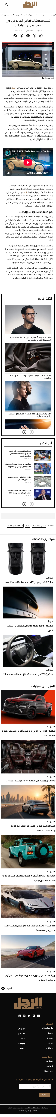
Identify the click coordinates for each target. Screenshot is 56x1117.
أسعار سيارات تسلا (39, 526)
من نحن (49, 1061)
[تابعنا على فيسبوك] (38, 1015)
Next (24, 432)
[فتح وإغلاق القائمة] (40, 4)
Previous (32, 432)
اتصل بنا (49, 1066)
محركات (49, 1048)
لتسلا (25, 192)
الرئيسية (53, 15)
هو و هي (21, 1028)
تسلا (13, 88)
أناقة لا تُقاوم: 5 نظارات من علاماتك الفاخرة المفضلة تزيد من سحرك (30, 338)
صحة (23, 1038)
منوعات (21, 1044)
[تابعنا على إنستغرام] (34, 1015)
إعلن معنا (48, 1071)
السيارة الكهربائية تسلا (15, 526)
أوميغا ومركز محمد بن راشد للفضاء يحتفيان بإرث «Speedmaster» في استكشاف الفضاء (20, 453)
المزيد (9, 988)
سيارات (43, 15)
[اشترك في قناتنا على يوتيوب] (19, 1015)
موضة (50, 1033)
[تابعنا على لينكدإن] (24, 1015)
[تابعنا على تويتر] (29, 1015)
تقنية (50, 1043)
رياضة (22, 1049)
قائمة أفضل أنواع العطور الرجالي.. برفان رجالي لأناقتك (29, 376)
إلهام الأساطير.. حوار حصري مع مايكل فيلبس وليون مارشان (29, 414)
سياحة (50, 1038)
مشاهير (21, 1033)
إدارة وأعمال (47, 1028)
